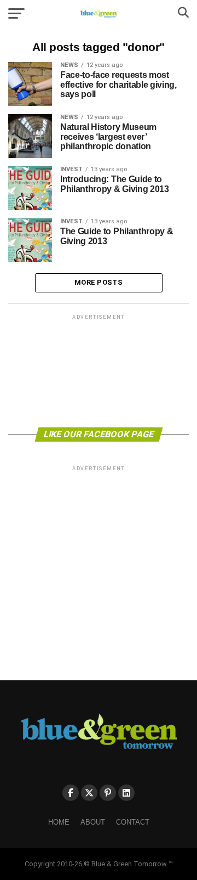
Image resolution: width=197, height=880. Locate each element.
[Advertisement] (98, 370)
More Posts (98, 282)
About (92, 822)
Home (58, 822)
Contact (132, 822)
